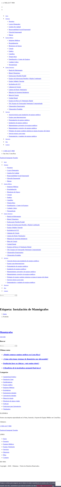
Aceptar (39, 485)
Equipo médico (8, 385)
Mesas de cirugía (8, 398)
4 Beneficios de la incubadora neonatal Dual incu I (22, 368)
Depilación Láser (8, 379)
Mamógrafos (6, 332)
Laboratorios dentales (9, 395)
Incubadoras (7, 390)
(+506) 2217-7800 (5, 426)
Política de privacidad (47, 485)
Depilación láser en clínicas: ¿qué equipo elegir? (21, 363)
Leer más (2, 337)
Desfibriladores (7, 382)
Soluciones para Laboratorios (12, 406)
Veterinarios (6, 409)
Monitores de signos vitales (11, 401)
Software (6, 404)
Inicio (5, 314)
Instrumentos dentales (9, 393)
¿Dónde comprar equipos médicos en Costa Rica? (21, 355)
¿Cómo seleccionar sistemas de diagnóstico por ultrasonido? (25, 359)
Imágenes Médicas (8, 387)
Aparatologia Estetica (9, 377)
